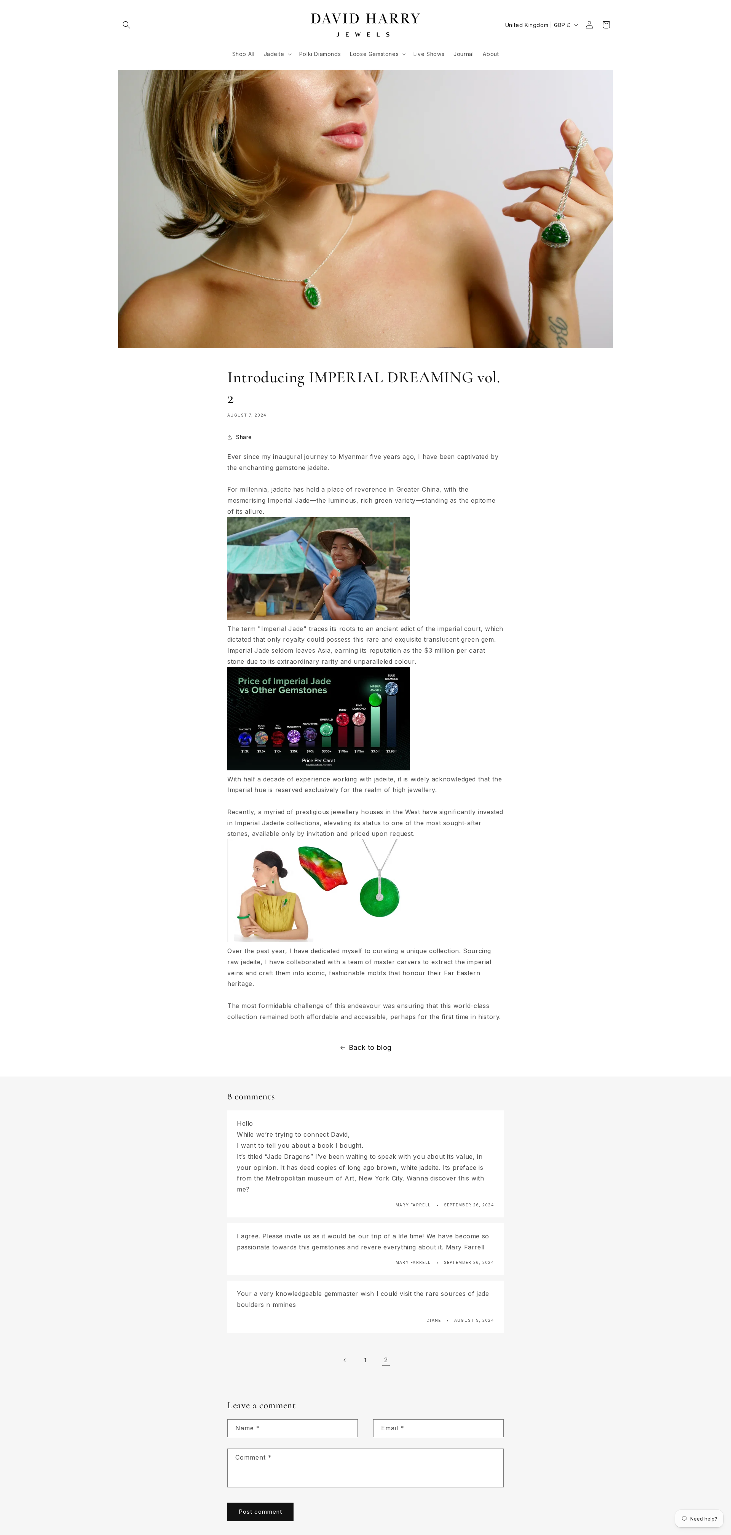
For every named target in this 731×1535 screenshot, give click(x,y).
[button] (126, 24)
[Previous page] (345, 1360)
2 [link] (386, 1360)
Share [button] (244, 437)
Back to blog (370, 1047)
